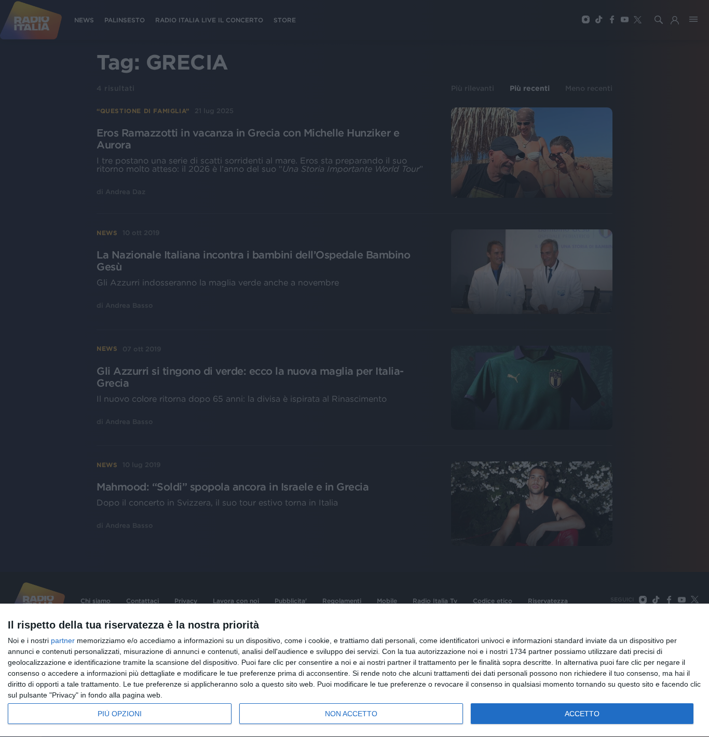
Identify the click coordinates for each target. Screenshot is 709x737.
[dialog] (354, 670)
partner (63, 640)
